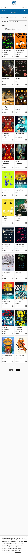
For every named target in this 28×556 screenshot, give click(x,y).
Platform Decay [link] (5, 78)
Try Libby (4, 11)
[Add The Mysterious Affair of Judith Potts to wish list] (26, 361)
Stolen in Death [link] (19, 106)
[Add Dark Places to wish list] (26, 278)
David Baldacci (6, 329)
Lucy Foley (5, 52)
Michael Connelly (20, 190)
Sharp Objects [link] (18, 216)
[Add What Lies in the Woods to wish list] (26, 251)
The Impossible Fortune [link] (20, 50)
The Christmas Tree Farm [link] (7, 355)
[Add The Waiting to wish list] (26, 195)
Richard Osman (19, 52)
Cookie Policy (18, 552)
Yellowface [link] (4, 216)
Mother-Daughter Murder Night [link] (7, 244)
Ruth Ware (19, 135)
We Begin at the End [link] (7, 106)
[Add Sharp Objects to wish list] (26, 223)
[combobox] (11, 7)
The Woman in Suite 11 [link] (20, 133)
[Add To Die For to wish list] (13, 334)
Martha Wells (5, 80)
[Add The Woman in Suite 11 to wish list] (26, 140)
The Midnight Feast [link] (6, 50)
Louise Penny (6, 135)
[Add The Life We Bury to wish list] (13, 278)
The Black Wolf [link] (5, 133)
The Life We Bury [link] (6, 272)
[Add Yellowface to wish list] (13, 223)
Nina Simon (5, 246)
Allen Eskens (5, 273)
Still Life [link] (17, 161)
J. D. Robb (18, 107)
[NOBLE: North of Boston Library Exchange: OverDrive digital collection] (14, 3)
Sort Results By (4, 21)
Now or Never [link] (5, 189)
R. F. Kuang (5, 218)
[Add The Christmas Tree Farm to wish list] (13, 361)
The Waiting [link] (18, 189)
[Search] (2, 7)
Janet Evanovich (6, 190)
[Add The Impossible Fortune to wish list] (26, 57)
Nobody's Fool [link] (18, 327)
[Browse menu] (25, 7)
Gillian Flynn (19, 80)
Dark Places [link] (18, 272)
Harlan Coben (19, 329)
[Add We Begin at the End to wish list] (13, 112)
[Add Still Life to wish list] (26, 168)
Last (18, 370)
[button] (23, 18)
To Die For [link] (4, 327)
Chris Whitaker (6, 107)
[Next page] (18, 367)
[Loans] (23, 7)
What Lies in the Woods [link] (20, 244)
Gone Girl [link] (17, 78)
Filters (3, 25)
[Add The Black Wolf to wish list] (13, 140)
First (11, 370)
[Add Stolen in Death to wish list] (26, 112)
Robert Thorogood (20, 356)
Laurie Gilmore (6, 356)
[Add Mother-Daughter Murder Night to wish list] (13, 251)
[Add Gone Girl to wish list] (26, 84)
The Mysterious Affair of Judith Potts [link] (20, 355)
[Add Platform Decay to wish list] (13, 84)
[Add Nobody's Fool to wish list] (26, 334)
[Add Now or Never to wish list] (13, 195)
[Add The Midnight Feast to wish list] (13, 57)
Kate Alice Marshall (20, 246)
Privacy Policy (14, 540)
